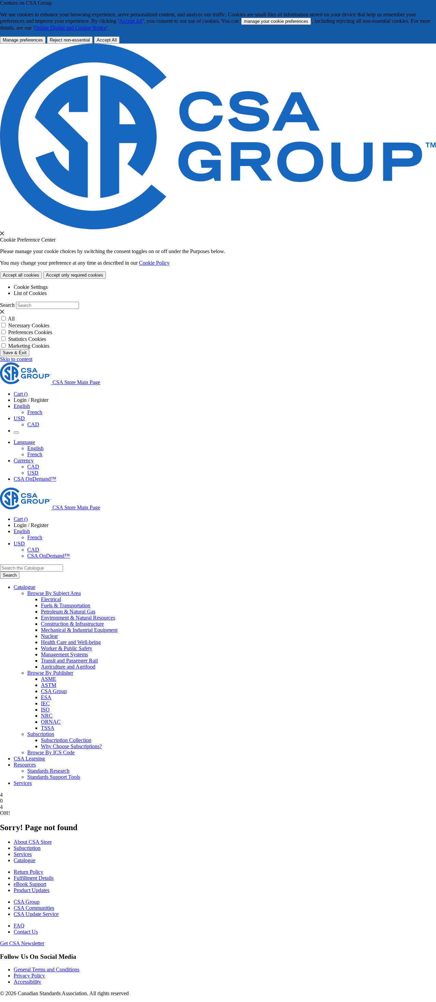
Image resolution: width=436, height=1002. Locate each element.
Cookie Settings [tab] (31, 287)
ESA (46, 697)
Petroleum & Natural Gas (68, 611)
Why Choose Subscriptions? (71, 746)
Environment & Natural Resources (78, 618)
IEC (45, 703)
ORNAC (51, 722)
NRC (46, 716)
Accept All (130, 21)
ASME (48, 679)
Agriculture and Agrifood (68, 667)
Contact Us (26, 932)
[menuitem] (238, 599)
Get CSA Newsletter (22, 943)
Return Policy (28, 872)
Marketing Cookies (28, 346)
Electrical (51, 599)
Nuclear (49, 636)
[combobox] (31, 568)
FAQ (19, 926)
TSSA (47, 728)
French (34, 412)
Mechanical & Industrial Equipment (79, 630)
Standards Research (48, 771)
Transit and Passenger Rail (69, 660)
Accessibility (27, 982)
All (11, 319)
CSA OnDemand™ (35, 479)
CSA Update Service (36, 914)
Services (23, 854)
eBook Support (30, 884)
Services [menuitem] (23, 783)
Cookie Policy (154, 263)
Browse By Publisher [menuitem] (50, 673)
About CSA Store (33, 842)
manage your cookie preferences (276, 21)
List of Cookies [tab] (30, 293)
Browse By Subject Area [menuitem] (54, 593)
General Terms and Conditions (46, 969)
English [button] (22, 406)
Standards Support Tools (53, 777)
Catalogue (24, 860)
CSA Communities (34, 908)
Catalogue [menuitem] (24, 587)
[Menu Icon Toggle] (16, 432)
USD (19, 418)
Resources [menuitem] (25, 765)
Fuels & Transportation (65, 605)
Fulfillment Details (33, 878)
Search (7, 305)
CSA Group (54, 691)
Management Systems (64, 654)
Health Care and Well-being (71, 642)
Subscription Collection (66, 740)
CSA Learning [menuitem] (29, 758)
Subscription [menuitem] (40, 734)
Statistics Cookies (27, 339)
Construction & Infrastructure (72, 624)
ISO (45, 709)
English (35, 448)
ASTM (48, 685)
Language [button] (24, 442)
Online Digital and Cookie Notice (70, 28)
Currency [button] (24, 460)
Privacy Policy (29, 976)
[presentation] (2, 233)
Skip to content (16, 359)
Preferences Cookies (30, 332)
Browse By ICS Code (51, 752)
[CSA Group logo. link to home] (218, 227)
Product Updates (31, 890)
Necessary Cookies (28, 325)
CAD (33, 424)
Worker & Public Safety (66, 648)
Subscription (27, 848)
